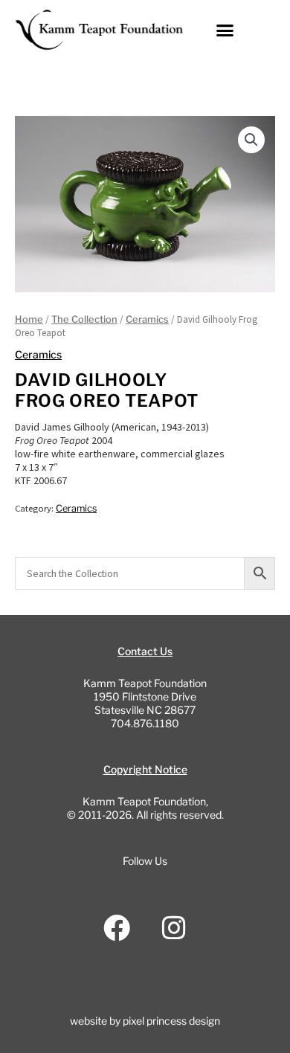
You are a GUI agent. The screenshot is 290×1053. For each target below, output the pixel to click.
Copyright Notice (145, 769)
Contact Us (145, 651)
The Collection (84, 319)
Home (29, 319)
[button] (225, 30)
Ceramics (147, 319)
